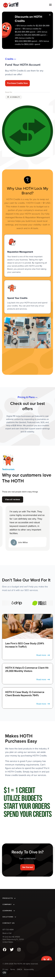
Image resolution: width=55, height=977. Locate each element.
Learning (7, 911)
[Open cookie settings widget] (4, 972)
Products (8, 898)
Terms (12, 969)
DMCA (19, 969)
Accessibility (29, 969)
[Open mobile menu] (50, 4)
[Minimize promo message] (50, 15)
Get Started (27, 867)
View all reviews (12, 499)
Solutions (8, 917)
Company (7, 904)
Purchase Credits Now (17, 83)
